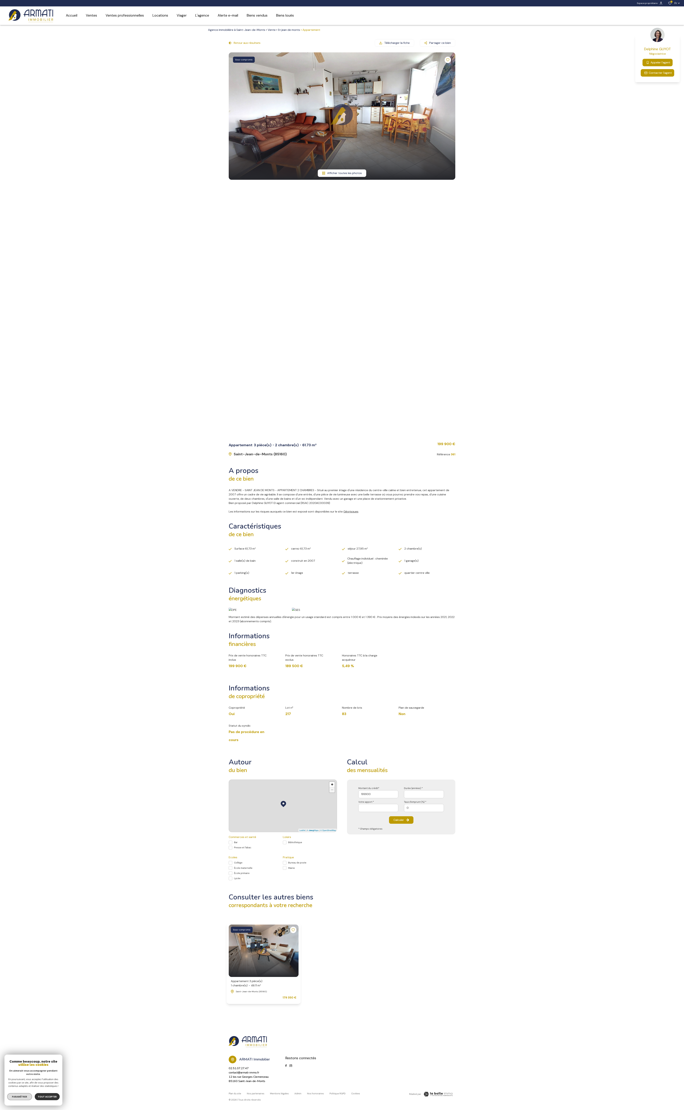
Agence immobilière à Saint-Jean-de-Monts (236, 30)
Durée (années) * (413, 788)
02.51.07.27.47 (239, 1068)
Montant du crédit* (368, 788)
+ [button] (332, 784)
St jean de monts (289, 30)
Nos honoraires (315, 1093)
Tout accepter (47, 1096)
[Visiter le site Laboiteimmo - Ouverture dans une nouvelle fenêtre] (438, 1094)
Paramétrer (19, 1096)
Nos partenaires (255, 1093)
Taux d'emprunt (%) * (415, 801)
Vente (272, 30)
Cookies (355, 1093)
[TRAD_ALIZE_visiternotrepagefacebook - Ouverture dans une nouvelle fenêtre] (286, 1065)
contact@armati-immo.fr (244, 1073)
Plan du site (235, 1093)
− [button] (332, 790)
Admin (297, 1093)
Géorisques (350, 511)
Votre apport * (366, 801)
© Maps (313, 830)
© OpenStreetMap (328, 830)
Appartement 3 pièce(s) (246, 983)
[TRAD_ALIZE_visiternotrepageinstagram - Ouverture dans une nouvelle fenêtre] (290, 1065)
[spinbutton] (424, 808)
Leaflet (302, 830)
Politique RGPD (338, 1093)
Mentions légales (279, 1093)
